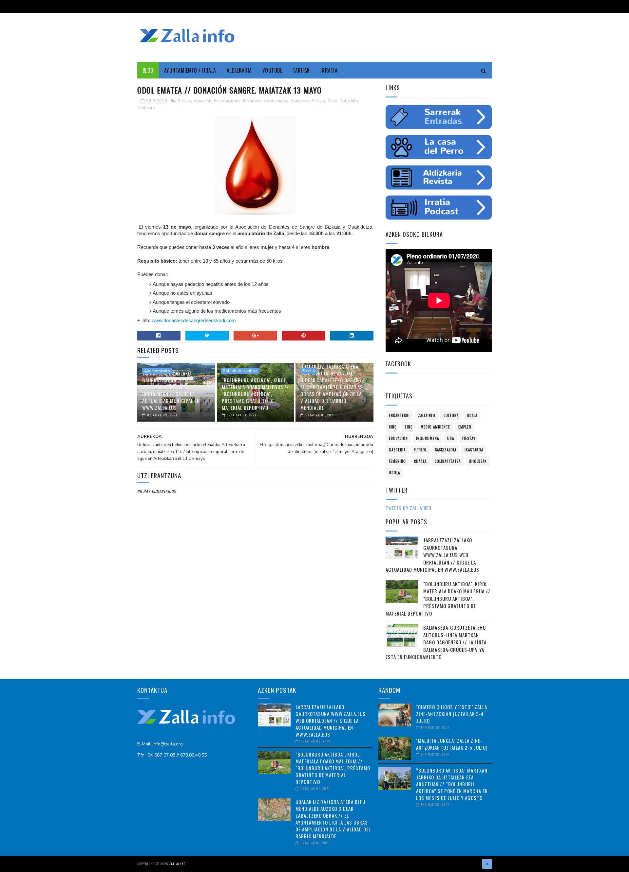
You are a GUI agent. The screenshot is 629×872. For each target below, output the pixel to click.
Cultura (451, 415)
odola (394, 472)
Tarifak (301, 70)
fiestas (468, 438)
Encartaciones (227, 101)
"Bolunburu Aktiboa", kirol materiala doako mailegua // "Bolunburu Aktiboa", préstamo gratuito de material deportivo (255, 393)
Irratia (329, 70)
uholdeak (478, 461)
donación (202, 101)
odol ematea (276, 101)
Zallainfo (146, 108)
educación (398, 438)
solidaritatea (448, 461)
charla (420, 461)
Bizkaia (184, 101)
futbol (420, 449)
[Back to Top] (487, 864)
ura (450, 438)
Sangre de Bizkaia (308, 101)
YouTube (272, 70)
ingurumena (427, 438)
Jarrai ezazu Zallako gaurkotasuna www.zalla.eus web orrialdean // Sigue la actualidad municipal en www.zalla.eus (171, 390)
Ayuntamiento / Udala (190, 70)
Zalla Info (349, 101)
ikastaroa (474, 449)
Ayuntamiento (157, 371)
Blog (148, 70)
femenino (397, 461)
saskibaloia (445, 449)
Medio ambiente (435, 426)
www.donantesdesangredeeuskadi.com (194, 320)
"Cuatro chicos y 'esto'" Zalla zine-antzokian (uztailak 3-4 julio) (451, 713)
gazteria (397, 449)
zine (408, 426)
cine (392, 426)
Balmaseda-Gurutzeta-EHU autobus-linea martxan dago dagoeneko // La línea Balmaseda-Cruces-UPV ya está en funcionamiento (436, 642)
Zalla (332, 101)
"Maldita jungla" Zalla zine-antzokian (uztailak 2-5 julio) (451, 744)
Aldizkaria (239, 70)
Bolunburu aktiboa (240, 371)
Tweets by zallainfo (408, 507)
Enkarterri (252, 101)
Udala (472, 415)
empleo (464, 426)
